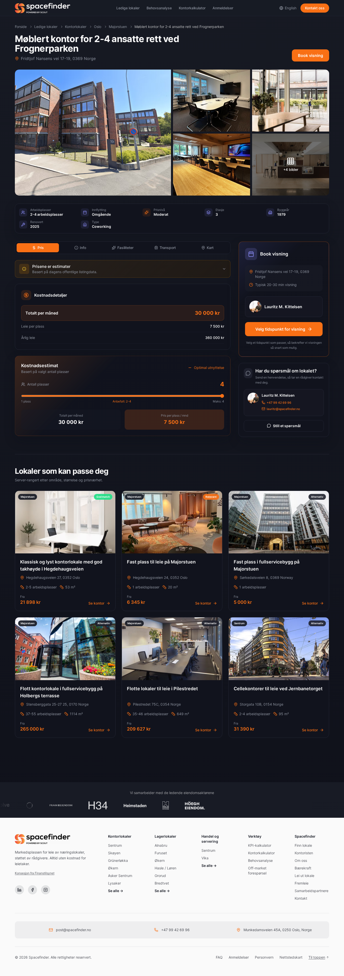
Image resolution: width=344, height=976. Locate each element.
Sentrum (115, 845)
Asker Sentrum (120, 875)
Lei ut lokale (304, 875)
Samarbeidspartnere (311, 891)
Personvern (264, 957)
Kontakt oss (315, 8)
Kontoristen (304, 853)
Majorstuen (118, 26)
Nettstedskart (291, 957)
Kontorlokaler (75, 26)
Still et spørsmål (287, 425)
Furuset (161, 853)
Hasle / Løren (165, 868)
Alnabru (161, 845)
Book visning (310, 55)
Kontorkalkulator (192, 8)
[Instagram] (45, 889)
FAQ (219, 957)
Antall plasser (38, 384)
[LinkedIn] (19, 889)
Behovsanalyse (159, 8)
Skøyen (114, 853)
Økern (113, 868)
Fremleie (301, 883)
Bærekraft (303, 868)
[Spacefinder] (42, 8)
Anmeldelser (223, 8)
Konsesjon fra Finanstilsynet (34, 873)
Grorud (160, 875)
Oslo (97, 26)
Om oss (301, 860)
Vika (205, 858)
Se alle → (115, 891)
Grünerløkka (118, 860)
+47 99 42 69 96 (279, 402)
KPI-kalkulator (259, 845)
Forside (21, 26)
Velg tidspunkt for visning (280, 329)
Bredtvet (162, 883)
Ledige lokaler (128, 8)
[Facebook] (32, 889)
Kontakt (301, 898)
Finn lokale (303, 845)
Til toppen (316, 957)
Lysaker (114, 883)
